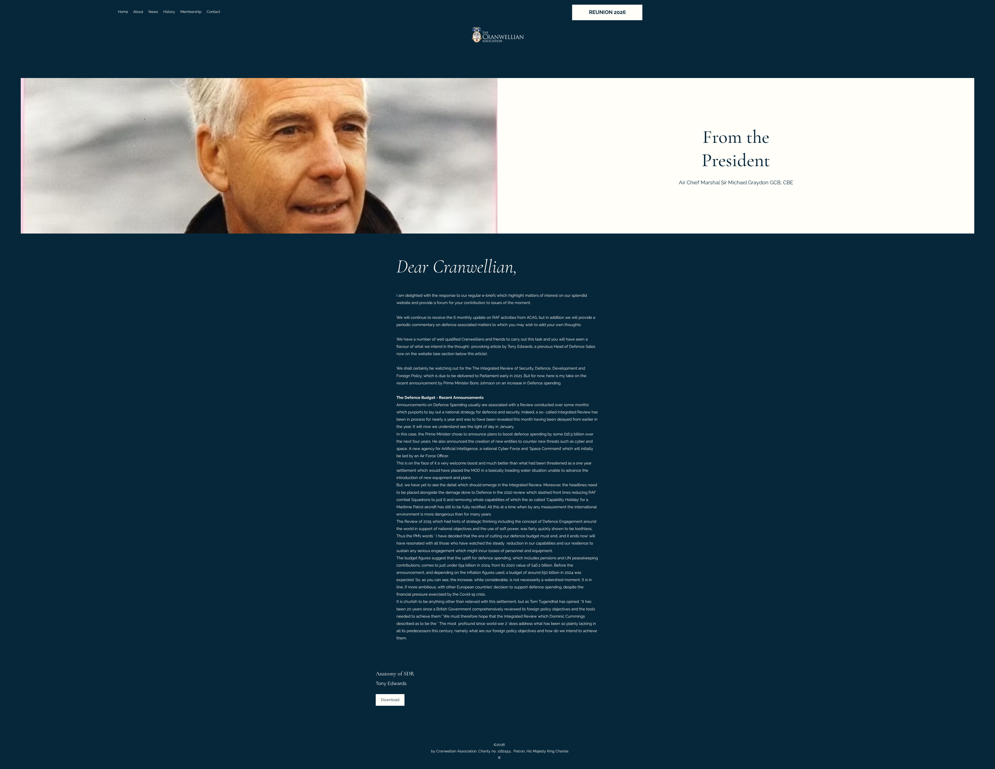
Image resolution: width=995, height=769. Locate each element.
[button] (153, 12)
